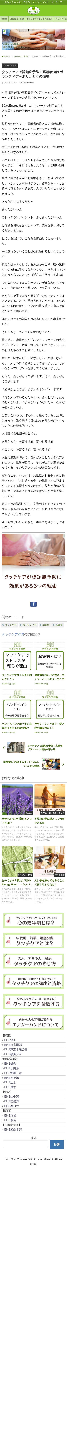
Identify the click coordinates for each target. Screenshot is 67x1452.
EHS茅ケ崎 (11, 1077)
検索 (33, 1137)
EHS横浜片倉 (13, 1054)
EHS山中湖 (11, 1096)
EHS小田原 (11, 1068)
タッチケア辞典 (10, 65)
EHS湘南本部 (13, 1129)
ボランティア (29, 625)
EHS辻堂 (10, 1082)
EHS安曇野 (11, 1101)
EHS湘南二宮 (13, 1072)
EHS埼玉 (10, 1040)
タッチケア (10, 625)
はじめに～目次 (17, 19)
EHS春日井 (11, 1105)
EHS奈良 (10, 1120)
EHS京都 (10, 1115)
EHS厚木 (10, 1087)
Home (4, 19)
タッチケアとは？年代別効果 (39, 19)
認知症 (46, 625)
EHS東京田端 (13, 1044)
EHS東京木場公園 (16, 1049)
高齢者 (59, 625)
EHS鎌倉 (10, 1063)
